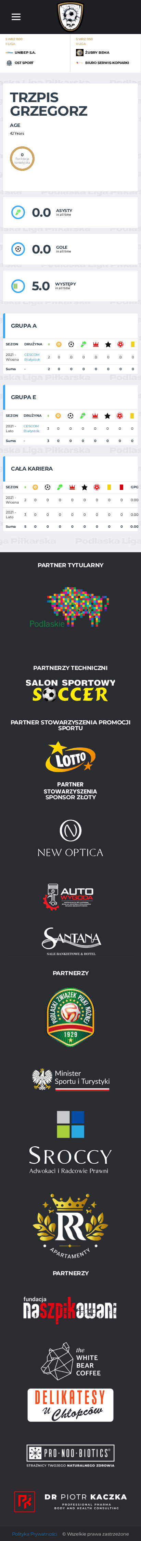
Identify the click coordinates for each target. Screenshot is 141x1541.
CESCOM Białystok (32, 357)
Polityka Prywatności (34, 1534)
